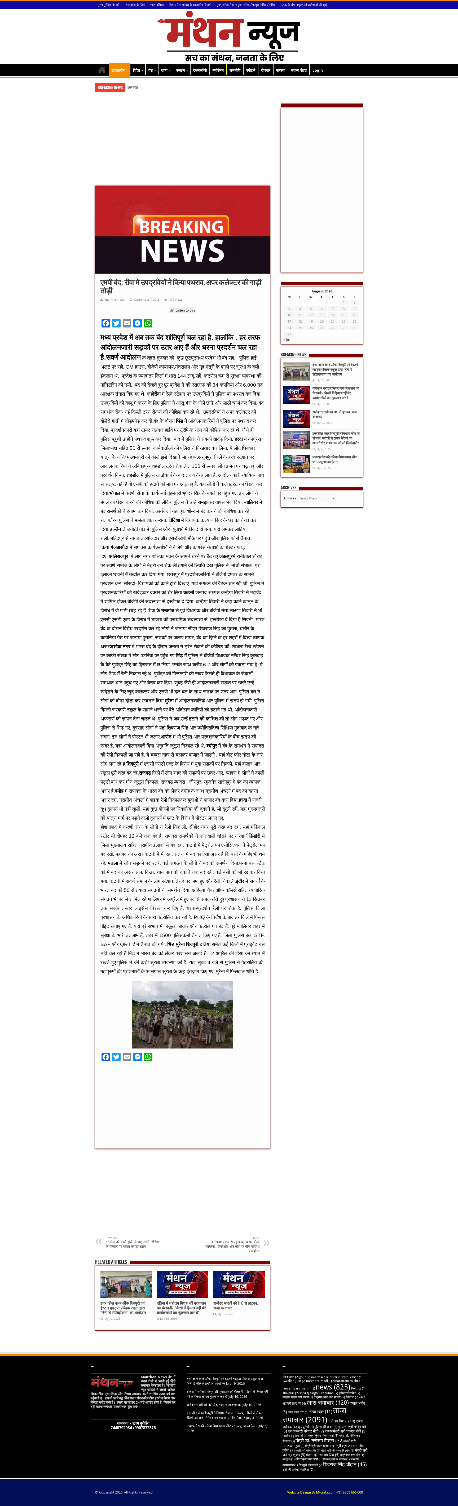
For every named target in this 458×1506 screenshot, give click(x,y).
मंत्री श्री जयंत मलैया (319, 1446)
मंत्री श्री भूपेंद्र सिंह (308, 1450)
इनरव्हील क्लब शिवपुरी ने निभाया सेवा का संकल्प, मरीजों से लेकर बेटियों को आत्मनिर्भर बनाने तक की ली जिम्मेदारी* (336, 438)
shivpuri (290, 1393)
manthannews (115, 299)
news (333, 1387)
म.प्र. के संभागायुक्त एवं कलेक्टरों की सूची (304, 5)
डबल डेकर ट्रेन (298, 1412)
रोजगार (265, 70)
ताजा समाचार (314, 1415)
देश (150, 70)
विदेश (136, 70)
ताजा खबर (320, 1411)
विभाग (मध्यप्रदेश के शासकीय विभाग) (190, 5)
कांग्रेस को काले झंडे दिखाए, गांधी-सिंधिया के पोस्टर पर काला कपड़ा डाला (133, 1242)
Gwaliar (290, 1381)
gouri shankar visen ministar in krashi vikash (331, 1377)
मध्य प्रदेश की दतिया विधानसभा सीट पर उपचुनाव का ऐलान (222, 1426)
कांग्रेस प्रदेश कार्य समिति (298, 1397)
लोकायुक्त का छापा (309, 1459)
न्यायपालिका (157, 5)
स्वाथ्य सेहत (299, 70)
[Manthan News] (229, 35)
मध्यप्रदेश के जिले (135, 5)
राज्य (164, 70)
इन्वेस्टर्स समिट (349, 1393)
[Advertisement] (182, 143)
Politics (358, 1388)
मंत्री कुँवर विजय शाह (323, 1436)
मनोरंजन (218, 70)
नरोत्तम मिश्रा (341, 1421)
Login (317, 70)
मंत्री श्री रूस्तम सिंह (323, 1455)
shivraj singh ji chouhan (318, 1393)
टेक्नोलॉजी (200, 70)
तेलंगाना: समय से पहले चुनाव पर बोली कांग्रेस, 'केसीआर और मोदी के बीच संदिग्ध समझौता (232, 1244)
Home (102, 69)
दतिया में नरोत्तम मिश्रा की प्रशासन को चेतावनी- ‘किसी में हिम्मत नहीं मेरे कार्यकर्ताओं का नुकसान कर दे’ (181, 1308)
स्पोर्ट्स (250, 70)
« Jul (286, 340)
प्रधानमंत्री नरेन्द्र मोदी (306, 1431)
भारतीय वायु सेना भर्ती (295, 1436)
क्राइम (180, 70)
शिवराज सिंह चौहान (345, 1464)
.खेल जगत (290, 1377)
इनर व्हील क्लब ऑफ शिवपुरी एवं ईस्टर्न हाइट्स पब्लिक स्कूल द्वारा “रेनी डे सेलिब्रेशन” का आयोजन (123, 1308)
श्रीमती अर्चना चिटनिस (298, 1470)
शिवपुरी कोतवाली (310, 1465)
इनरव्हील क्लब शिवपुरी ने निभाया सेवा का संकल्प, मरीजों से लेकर (165, 87)
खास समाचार (328, 1402)
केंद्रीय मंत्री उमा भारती (329, 1397)
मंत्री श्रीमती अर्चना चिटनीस (337, 1450)
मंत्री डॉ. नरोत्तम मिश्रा (320, 1440)
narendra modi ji (320, 1381)
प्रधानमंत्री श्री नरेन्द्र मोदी (346, 1431)
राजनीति (235, 70)
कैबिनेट (352, 1397)
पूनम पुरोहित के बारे (108, 5)
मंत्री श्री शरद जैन (352, 1455)
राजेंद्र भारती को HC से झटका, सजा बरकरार (214, 1405)
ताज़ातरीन (118, 70)
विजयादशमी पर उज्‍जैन (336, 1459)
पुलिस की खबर (326, 1427)
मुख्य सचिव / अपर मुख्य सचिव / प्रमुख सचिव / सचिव (246, 5)
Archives (289, 498)
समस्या (280, 70)
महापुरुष (289, 1459)
